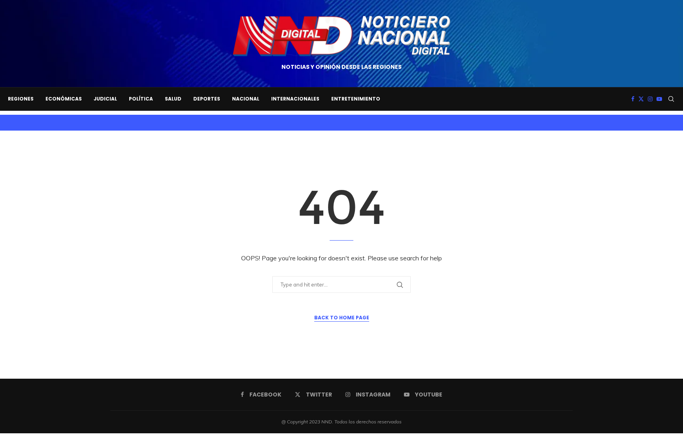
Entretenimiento (355, 98)
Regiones (21, 98)
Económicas (63, 98)
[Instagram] (650, 98)
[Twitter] (641, 98)
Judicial (105, 98)
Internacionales (295, 98)
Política (141, 98)
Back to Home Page (341, 317)
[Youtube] (659, 98)
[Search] (671, 98)
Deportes (206, 98)
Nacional (245, 98)
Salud (173, 98)
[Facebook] (632, 98)
